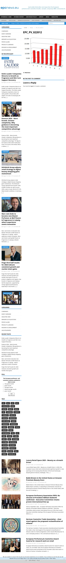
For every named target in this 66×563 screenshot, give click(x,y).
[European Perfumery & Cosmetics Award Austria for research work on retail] (11, 545)
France (4, 427)
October (4, 442)
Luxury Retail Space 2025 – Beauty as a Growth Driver (44, 461)
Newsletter (55, 17)
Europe (14, 421)
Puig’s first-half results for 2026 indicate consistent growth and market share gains (11, 266)
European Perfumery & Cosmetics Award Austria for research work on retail (42, 540)
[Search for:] (56, 23)
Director (12, 415)
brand (16, 409)
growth (4, 430)
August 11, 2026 (7, 226)
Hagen (11, 430)
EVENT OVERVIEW (35, 20)
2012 (8, 403)
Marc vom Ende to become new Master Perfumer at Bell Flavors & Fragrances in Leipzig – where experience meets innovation (11, 219)
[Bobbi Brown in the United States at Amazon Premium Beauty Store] (11, 484)
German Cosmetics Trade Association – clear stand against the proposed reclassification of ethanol (44, 521)
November (15, 439)
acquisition (5, 406)
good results (8, 385)
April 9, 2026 (30, 464)
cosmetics (5, 415)
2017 (12, 403)
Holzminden (5, 433)
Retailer (10, 451)
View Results (11, 395)
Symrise (4, 454)
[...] (6, 97)
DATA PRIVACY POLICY (31, 17)
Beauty (10, 409)
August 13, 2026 (7, 131)
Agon (12, 406)
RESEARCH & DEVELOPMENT (9, 47)
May (9, 439)
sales (16, 451)
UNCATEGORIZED (6, 50)
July (17, 433)
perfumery (12, 445)
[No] (64, 559)
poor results (8, 391)
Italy (12, 433)
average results (9, 387)
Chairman (9, 412)
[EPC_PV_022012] (43, 69)
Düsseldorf (12, 418)
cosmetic (16, 412)
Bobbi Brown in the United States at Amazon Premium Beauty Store (44, 479)
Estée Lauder (5, 421)
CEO (3, 412)
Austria (4, 409)
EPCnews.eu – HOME (6, 17)
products (12, 448)
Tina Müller (12, 454)
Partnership (12, 442)
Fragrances (14, 424)
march (4, 439)
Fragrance (5, 424)
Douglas (4, 418)
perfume (4, 445)
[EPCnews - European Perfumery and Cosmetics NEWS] (33, 14)
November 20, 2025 (32, 525)
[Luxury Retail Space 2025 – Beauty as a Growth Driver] (11, 466)
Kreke (3, 436)
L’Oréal (16, 436)
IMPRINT (41, 17)
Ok (26, 560)
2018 (17, 403)
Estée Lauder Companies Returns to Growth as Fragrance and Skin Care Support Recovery (11, 77)
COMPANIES (3, 20)
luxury (10, 436)
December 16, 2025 (32, 482)
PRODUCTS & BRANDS (46, 20)
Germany (11, 427)
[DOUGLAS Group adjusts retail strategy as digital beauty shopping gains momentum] (11, 158)
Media (47, 17)
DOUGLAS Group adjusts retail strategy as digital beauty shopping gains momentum (11, 170)
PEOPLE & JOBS (12, 20)
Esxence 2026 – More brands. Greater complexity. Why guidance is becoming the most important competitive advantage (11, 123)
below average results (10, 389)
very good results (9, 384)
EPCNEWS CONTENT (19, 17)
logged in (32, 86)
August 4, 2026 (6, 271)
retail (4, 451)
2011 (3, 403)
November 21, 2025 (32, 504)
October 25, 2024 (32, 543)
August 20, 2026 (7, 82)
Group (17, 427)
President (5, 448)
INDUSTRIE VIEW (57, 20)
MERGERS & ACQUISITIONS (23, 20)
